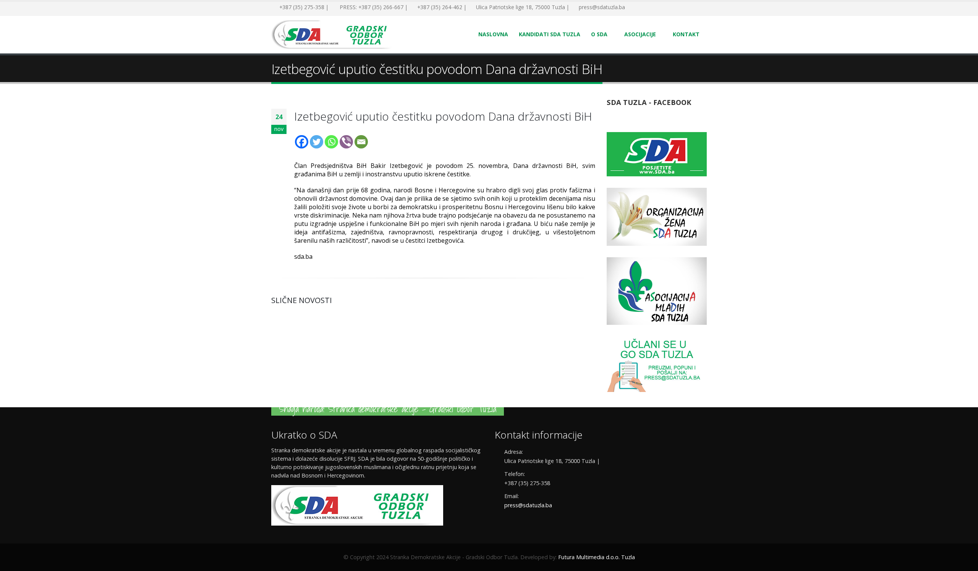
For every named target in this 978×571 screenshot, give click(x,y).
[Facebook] (634, 7)
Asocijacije (640, 34)
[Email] (361, 141)
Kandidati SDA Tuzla (549, 34)
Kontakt (686, 34)
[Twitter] (645, 7)
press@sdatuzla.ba (528, 505)
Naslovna (493, 34)
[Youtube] (657, 7)
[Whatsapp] (331, 141)
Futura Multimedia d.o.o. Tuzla (596, 557)
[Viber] (346, 141)
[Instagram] (668, 7)
